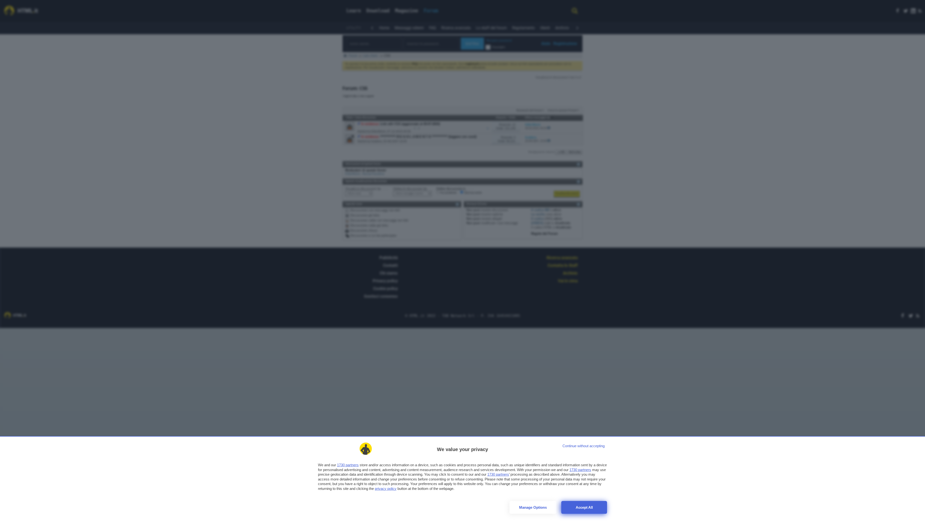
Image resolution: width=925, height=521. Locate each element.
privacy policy (385, 489)
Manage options (533, 507)
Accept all (584, 507)
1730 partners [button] (348, 465)
